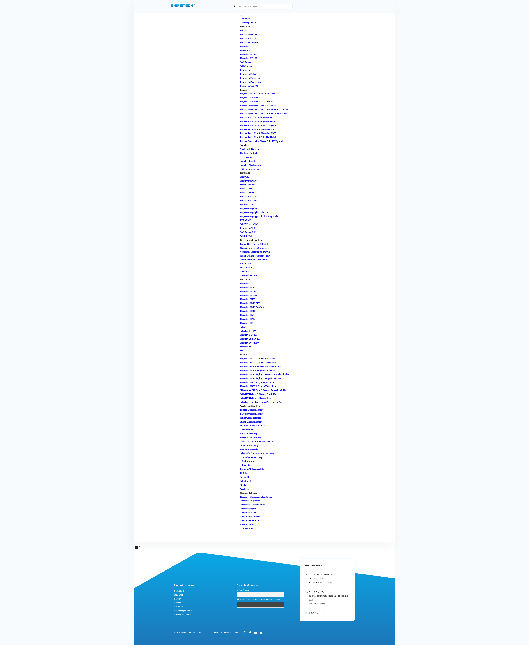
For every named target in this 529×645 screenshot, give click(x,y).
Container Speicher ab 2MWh (255, 252)
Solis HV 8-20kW (248, 334)
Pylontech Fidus (248, 74)
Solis (242, 327)
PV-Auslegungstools (183, 610)
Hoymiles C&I (247, 204)
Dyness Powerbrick (249, 34)
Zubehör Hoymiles (249, 508)
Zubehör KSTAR (248, 512)
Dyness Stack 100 (248, 38)
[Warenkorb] (242, 536)
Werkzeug (245, 489)
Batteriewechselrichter (251, 414)
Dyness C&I (246, 188)
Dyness (243, 30)
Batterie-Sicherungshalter (253, 469)
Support (177, 599)
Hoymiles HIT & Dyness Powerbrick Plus (260, 366)
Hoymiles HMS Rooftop (252, 307)
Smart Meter (246, 477)
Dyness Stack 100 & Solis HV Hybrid (258, 125)
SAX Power (245, 62)
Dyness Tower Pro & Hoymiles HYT (258, 133)
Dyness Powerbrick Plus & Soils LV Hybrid (261, 141)
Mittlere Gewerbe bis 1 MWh (254, 248)
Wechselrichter (249, 275)
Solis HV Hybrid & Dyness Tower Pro (258, 398)
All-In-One (245, 263)
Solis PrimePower (249, 180)
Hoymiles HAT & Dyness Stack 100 (257, 358)
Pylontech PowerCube (251, 82)
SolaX (243, 350)
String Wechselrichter (251, 421)
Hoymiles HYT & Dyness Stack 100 (257, 382)
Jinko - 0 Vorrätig (249, 445)
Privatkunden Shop (182, 614)
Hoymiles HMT (247, 311)
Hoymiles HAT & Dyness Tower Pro (258, 362)
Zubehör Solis (247, 524)
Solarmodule (248, 429)
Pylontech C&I (247, 228)
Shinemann (245, 346)
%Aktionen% (249, 528)
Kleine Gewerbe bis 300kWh (254, 244)
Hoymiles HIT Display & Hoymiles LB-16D (261, 378)
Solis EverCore (247, 184)
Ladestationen (249, 461)
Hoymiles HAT (247, 323)
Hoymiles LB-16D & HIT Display (256, 101)
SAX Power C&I (248, 232)
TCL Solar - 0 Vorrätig (251, 457)
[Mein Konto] (242, 532)
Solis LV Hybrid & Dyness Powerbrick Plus (261, 402)
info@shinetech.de (317, 613)
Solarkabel (245, 481)
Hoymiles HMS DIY (250, 303)
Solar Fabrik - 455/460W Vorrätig (257, 453)
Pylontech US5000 (249, 86)
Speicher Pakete (248, 161)
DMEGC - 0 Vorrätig (250, 437)
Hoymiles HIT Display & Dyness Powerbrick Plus (264, 374)
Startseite (247, 18)
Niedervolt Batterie (249, 149)
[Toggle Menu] (241, 15)
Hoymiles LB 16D (248, 58)
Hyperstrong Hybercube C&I (254, 212)
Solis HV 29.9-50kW (250, 338)
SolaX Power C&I (249, 224)
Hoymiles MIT (247, 299)
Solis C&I (245, 176)
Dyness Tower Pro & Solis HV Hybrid (258, 137)
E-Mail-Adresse (243, 590)
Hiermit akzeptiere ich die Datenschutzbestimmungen (260, 600)
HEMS (243, 473)
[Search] (235, 6)
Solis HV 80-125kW (250, 342)
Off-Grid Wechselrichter (252, 425)
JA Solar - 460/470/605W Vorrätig (257, 441)
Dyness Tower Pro (249, 42)
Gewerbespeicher (250, 169)
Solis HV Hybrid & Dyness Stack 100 (258, 394)
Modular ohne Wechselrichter (255, 256)
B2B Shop (178, 595)
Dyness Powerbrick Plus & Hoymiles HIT (260, 105)
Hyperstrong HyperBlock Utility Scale (259, 216)
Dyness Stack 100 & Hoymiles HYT (257, 121)
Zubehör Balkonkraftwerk (253, 504)
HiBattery (245, 50)
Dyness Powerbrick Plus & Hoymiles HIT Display (264, 109)
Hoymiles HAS (247, 319)
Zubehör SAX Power (250, 516)
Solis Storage (246, 66)
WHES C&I (246, 236)
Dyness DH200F (248, 192)
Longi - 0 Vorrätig (249, 449)
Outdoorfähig (247, 267)
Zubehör (244, 271)
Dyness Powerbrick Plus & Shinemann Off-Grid (263, 113)
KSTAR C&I (246, 220)
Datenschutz (217, 632)
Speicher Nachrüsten (250, 165)
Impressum (227, 632)
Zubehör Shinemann (250, 520)
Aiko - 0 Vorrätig (248, 433)
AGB (209, 632)
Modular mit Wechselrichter (254, 259)
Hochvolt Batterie (249, 153)
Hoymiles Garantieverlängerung (256, 497)
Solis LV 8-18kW (248, 331)
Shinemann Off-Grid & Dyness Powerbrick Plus (263, 390)
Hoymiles (244, 46)
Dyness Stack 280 (248, 200)
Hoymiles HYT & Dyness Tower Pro (258, 386)
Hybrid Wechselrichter (251, 410)
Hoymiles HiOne (248, 54)
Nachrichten (179, 606)
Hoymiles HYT (247, 315)
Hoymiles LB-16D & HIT (252, 97)
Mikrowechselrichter (250, 418)
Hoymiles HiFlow (248, 295)
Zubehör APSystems (250, 500)
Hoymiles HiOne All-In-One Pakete (257, 93)
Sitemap (236, 632)
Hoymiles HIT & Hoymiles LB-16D (257, 370)
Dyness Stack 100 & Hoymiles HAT (257, 117)
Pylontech (245, 70)
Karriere (177, 602)
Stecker (244, 485)
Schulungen (179, 591)
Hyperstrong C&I (249, 208)
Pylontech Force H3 (250, 78)
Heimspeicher (249, 22)
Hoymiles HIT (247, 287)
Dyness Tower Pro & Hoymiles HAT (258, 129)
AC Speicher (246, 157)
